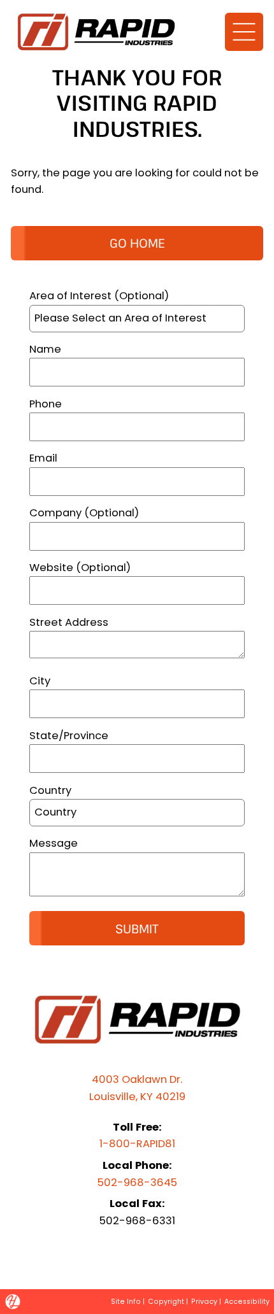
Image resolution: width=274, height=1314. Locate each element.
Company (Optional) (84, 512)
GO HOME (137, 242)
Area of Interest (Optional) (99, 295)
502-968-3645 (137, 1182)
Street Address (68, 622)
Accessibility (247, 1301)
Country (50, 790)
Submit (137, 928)
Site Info (126, 1301)
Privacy (204, 1301)
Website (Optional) (80, 567)
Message (53, 843)
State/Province (68, 735)
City (39, 681)
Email (43, 458)
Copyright (166, 1301)
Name (45, 349)
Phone (45, 404)
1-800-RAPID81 (137, 1143)
